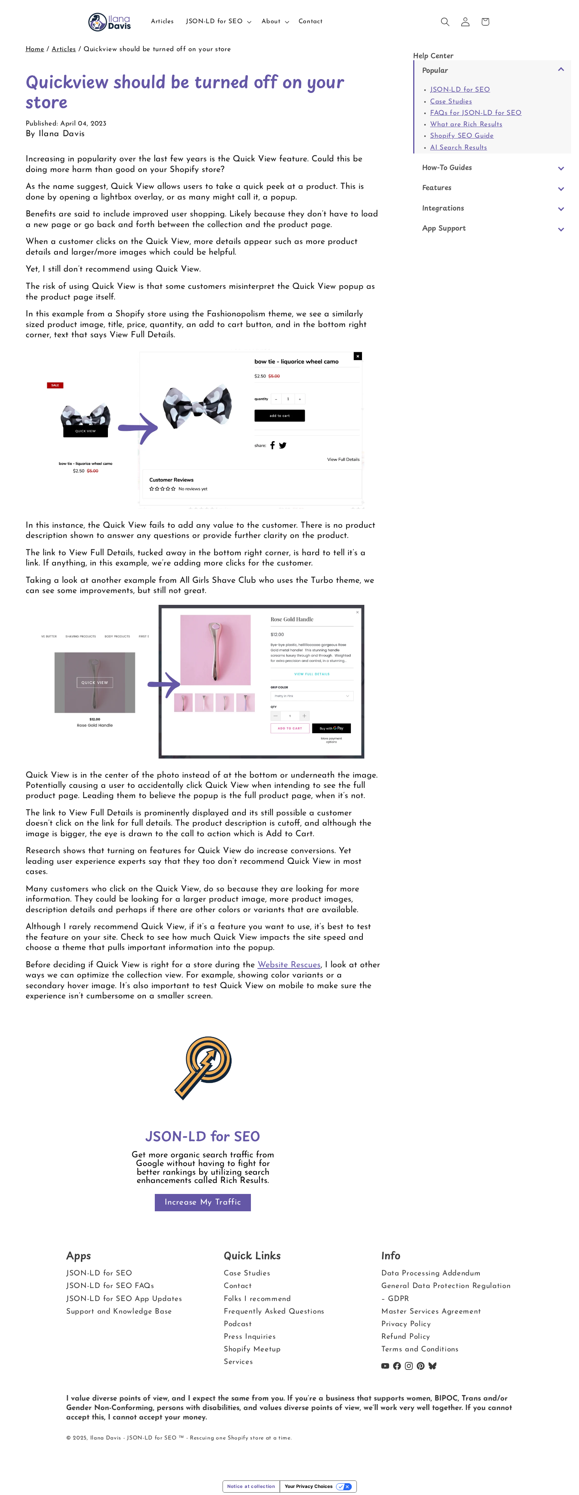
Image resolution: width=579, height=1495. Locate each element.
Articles (64, 49)
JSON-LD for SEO (460, 90)
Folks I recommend (257, 1299)
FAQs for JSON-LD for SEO (476, 113)
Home (35, 49)
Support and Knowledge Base (119, 1312)
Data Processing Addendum (431, 1273)
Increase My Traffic (203, 1202)
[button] (217, 22)
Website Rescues (289, 965)
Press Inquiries (250, 1337)
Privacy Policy (406, 1324)
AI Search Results (458, 147)
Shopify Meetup (252, 1349)
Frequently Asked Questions (274, 1312)
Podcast (238, 1324)
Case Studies (451, 101)
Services (238, 1362)
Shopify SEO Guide (462, 136)
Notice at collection (251, 1486)
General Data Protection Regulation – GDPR (445, 1292)
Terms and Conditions (420, 1349)
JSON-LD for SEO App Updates (124, 1299)
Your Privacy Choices (308, 1486)
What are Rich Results (466, 124)
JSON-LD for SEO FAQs (110, 1286)
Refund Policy (405, 1337)
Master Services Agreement (431, 1312)
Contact (238, 1286)
